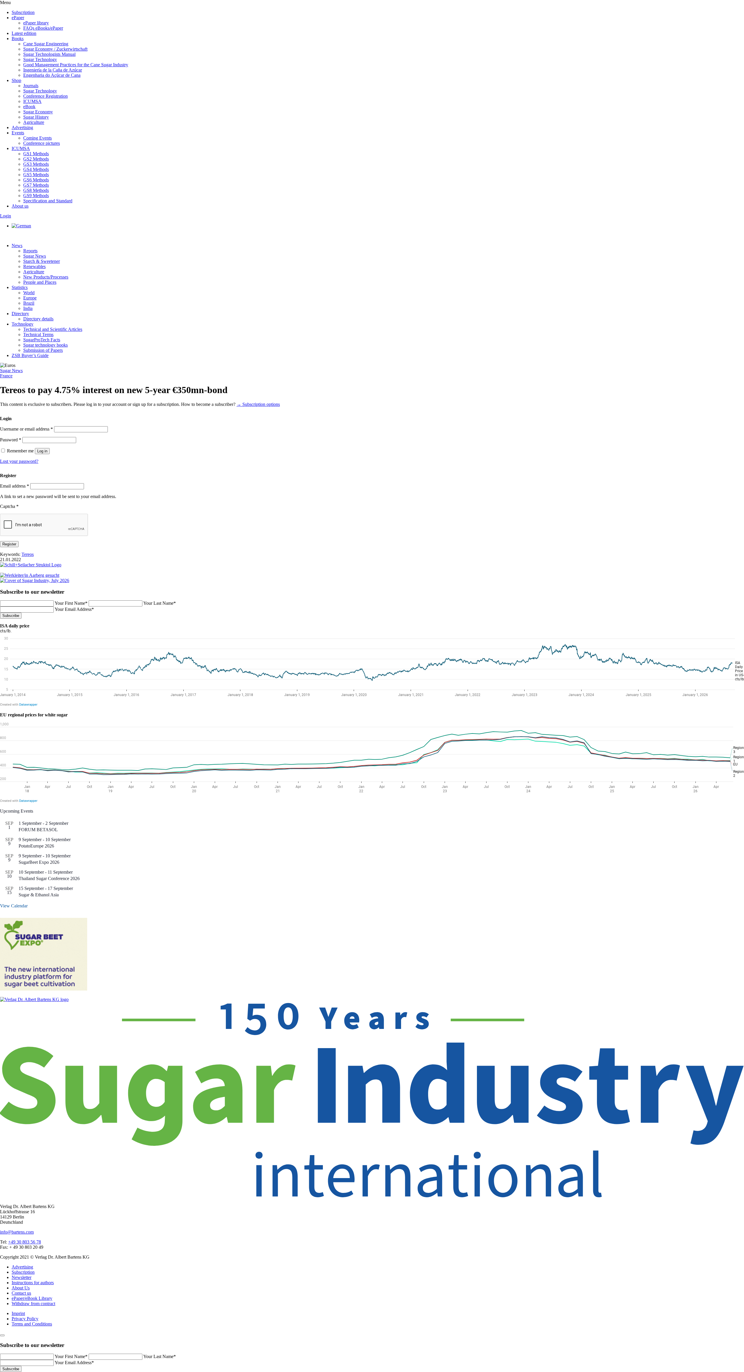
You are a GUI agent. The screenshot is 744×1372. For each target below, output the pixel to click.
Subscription (23, 12)
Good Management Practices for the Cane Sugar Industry (75, 64)
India (28, 308)
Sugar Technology (40, 59)
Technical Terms (38, 334)
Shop (16, 80)
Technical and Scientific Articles (52, 329)
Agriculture (33, 122)
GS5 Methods (36, 174)
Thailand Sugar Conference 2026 (49, 878)
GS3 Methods (36, 164)
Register (9, 544)
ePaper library (36, 22)
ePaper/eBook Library (32, 1298)
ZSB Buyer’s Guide (30, 355)
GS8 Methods (36, 190)
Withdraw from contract (33, 1303)
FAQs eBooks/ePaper (43, 28)
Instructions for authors (33, 1282)
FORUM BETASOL (38, 829)
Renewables (34, 266)
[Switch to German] (21, 225)
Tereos (28, 554)
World (29, 292)
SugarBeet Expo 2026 (39, 862)
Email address (14, 485)
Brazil (28, 303)
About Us (21, 1287)
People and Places (39, 282)
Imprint (18, 1313)
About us (20, 206)
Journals (30, 85)
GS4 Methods (36, 169)
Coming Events (37, 137)
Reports (30, 250)
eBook (29, 106)
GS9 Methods (36, 195)
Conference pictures (41, 143)
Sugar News (34, 256)
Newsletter (21, 1277)
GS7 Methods (36, 185)
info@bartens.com (17, 1232)
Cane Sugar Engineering (45, 43)
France (6, 375)
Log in (42, 451)
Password (10, 439)
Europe (30, 297)
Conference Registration (45, 96)
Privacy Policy (25, 1318)
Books (18, 38)
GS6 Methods (36, 179)
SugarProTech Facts (41, 339)
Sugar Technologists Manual (49, 54)
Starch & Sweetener (41, 261)
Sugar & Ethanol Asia (39, 894)
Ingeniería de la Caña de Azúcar (52, 69)
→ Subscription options (258, 404)
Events (18, 132)
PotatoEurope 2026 (36, 845)
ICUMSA (32, 101)
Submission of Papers (43, 350)
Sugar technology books (45, 344)
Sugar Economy (38, 111)
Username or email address (26, 429)
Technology (22, 324)
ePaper (18, 17)
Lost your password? (19, 461)
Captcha (9, 506)
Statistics (20, 287)
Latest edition (24, 33)
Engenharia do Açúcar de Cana (52, 75)
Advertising (22, 127)
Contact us (21, 1293)
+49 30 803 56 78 (24, 1241)
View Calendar (14, 905)
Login (5, 215)
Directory (20, 313)
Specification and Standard (47, 200)
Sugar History (36, 117)
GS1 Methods (36, 153)
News (17, 245)
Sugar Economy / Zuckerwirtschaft (55, 49)
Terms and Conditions (32, 1323)
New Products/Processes (45, 276)
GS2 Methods (36, 158)
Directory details (38, 318)
